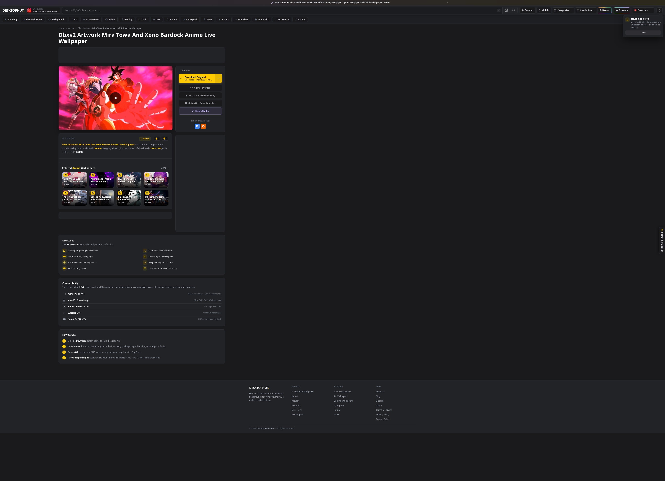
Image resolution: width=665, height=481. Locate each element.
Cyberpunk (191, 19)
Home (61, 28)
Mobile (545, 10)
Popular (529, 10)
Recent (294, 396)
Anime (112, 19)
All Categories (298, 414)
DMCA (379, 405)
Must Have (296, 409)
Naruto (225, 19)
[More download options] (218, 78)
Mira (81, 144)
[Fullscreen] (168, 127)
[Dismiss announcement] (447, 3)
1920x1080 (155, 148)
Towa (87, 144)
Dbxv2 (65, 144)
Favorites (644, 10)
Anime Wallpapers (342, 391)
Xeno (98, 144)
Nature (173, 19)
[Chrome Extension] (197, 126)
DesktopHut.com (265, 428)
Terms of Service (384, 409)
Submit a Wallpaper (304, 391)
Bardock (105, 144)
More (163, 168)
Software (605, 10)
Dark (144, 19)
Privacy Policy (382, 414)
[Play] (63, 127)
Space (209, 19)
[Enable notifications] (659, 10)
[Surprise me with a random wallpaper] (506, 10)
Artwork (73, 144)
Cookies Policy (382, 419)
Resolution (586, 10)
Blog (378, 396)
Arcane (301, 19)
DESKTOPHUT (259, 388)
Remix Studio (202, 111)
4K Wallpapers (341, 396)
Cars (158, 19)
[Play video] (115, 98)
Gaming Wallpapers (343, 400)
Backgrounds (58, 19)
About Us (380, 391)
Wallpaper (129, 144)
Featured (295, 405)
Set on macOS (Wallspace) (202, 95)
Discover (623, 10)
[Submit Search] (513, 10)
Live (120, 144)
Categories (563, 10)
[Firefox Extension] (203, 126)
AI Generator (92, 19)
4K (75, 19)
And (93, 144)
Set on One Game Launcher (201, 103)
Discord (379, 400)
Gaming (128, 19)
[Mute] (149, 127)
